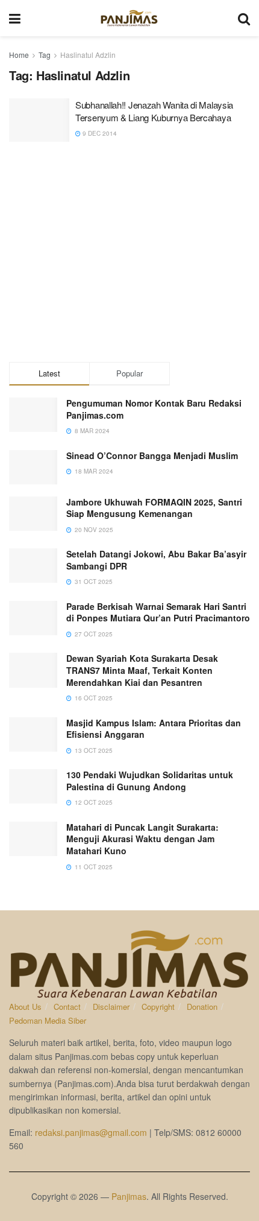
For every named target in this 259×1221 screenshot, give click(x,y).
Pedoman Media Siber (47, 1020)
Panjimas (128, 1196)
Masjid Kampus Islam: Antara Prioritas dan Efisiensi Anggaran (153, 729)
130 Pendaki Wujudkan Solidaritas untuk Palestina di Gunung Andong (149, 781)
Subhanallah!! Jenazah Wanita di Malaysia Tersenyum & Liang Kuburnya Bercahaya (154, 111)
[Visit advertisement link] (129, 253)
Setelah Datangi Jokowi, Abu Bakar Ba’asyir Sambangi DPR (156, 560)
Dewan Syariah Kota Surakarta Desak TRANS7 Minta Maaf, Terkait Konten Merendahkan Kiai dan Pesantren (142, 670)
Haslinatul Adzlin (88, 54)
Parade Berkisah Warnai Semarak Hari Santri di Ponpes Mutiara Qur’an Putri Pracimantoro (158, 612)
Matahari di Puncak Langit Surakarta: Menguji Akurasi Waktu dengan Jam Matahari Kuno (142, 839)
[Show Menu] (14, 18)
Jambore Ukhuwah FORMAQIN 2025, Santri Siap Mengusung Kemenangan (154, 508)
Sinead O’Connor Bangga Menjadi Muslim (152, 455)
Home (19, 54)
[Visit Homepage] (129, 18)
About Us (25, 1006)
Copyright (158, 1006)
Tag (45, 54)
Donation (202, 1006)
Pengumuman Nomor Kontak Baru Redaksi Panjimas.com (154, 409)
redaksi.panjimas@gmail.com (91, 1132)
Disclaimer (111, 1006)
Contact (67, 1006)
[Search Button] (244, 18)
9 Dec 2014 (99, 133)
